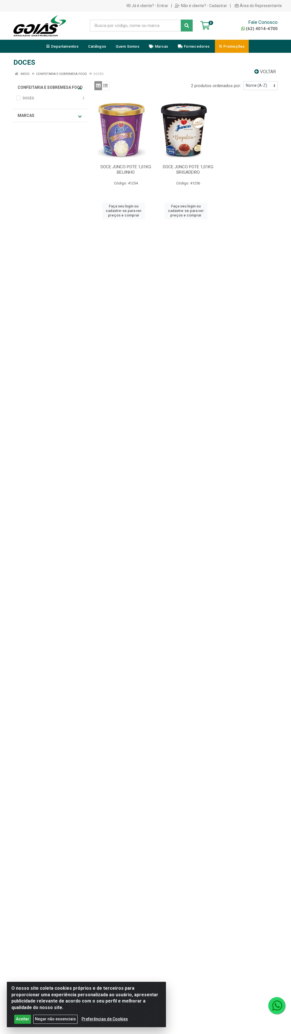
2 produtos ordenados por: (216, 85)
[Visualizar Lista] (105, 85)
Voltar (267, 71)
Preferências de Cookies (105, 1019)
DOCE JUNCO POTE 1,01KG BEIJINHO (126, 169)
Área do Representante (261, 6)
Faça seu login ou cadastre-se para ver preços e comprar (124, 211)
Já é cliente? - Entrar (150, 6)
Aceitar (22, 1019)
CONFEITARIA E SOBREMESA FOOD (50, 87)
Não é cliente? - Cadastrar (204, 6)
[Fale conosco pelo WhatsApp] (276, 1005)
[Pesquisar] (187, 25)
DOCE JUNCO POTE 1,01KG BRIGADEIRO (188, 169)
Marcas (26, 115)
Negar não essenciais (55, 1019)
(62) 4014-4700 (262, 28)
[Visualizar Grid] (98, 85)
